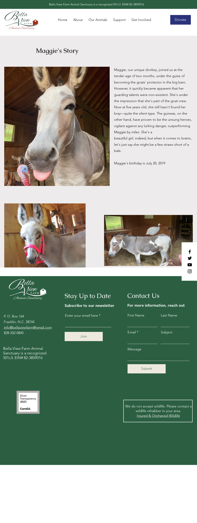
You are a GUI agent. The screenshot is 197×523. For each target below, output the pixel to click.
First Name (136, 315)
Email (132, 332)
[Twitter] (189, 258)
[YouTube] (189, 264)
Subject (166, 332)
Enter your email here (81, 315)
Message (134, 349)
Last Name (169, 315)
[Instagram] (189, 271)
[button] (141, 20)
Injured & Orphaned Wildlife (158, 416)
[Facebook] (189, 251)
